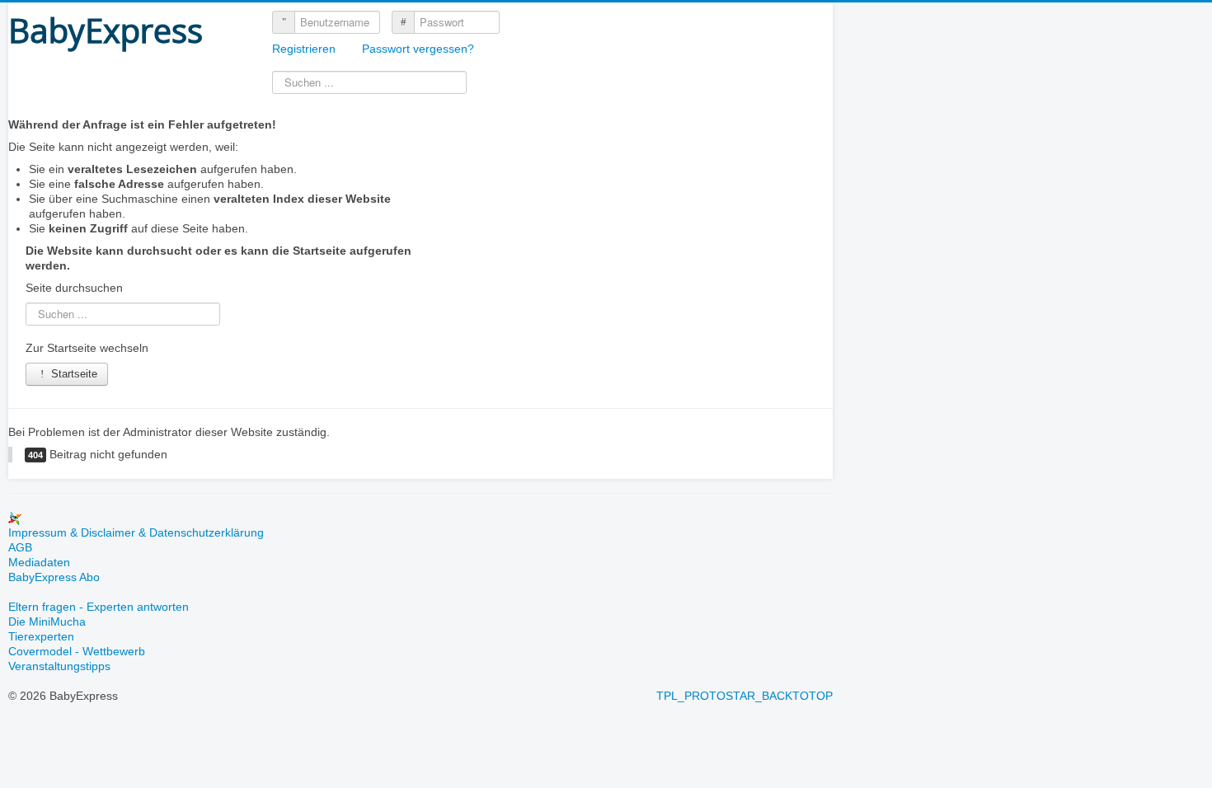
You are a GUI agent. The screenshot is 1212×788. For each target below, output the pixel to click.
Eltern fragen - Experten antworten (98, 606)
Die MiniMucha (47, 621)
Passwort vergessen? (418, 48)
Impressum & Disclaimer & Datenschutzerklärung (136, 532)
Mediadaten (39, 562)
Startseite (72, 374)
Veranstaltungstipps (59, 666)
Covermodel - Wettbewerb (76, 651)
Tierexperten (41, 636)
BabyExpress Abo (54, 577)
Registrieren (305, 48)
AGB (20, 547)
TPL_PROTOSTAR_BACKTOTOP (744, 695)
